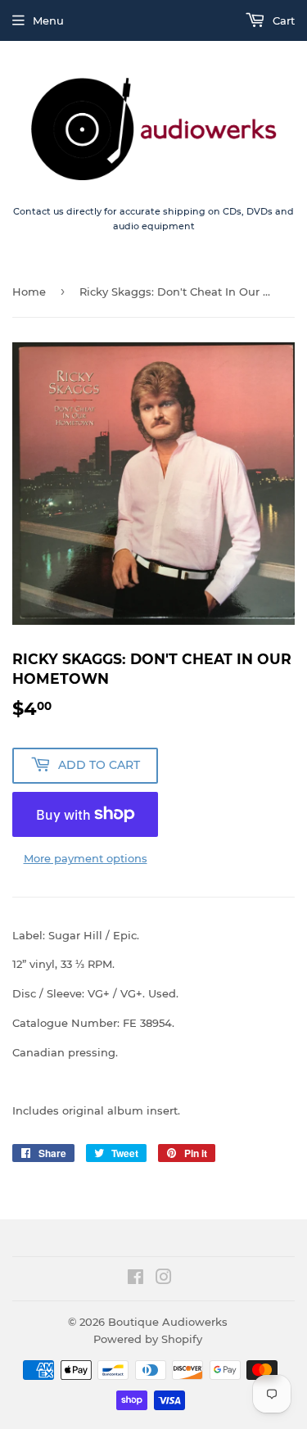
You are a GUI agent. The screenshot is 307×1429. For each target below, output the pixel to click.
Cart (282, 20)
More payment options (85, 858)
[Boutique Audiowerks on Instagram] (164, 1279)
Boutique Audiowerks (168, 1321)
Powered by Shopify (147, 1338)
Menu (48, 20)
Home (29, 291)
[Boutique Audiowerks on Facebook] (135, 1279)
